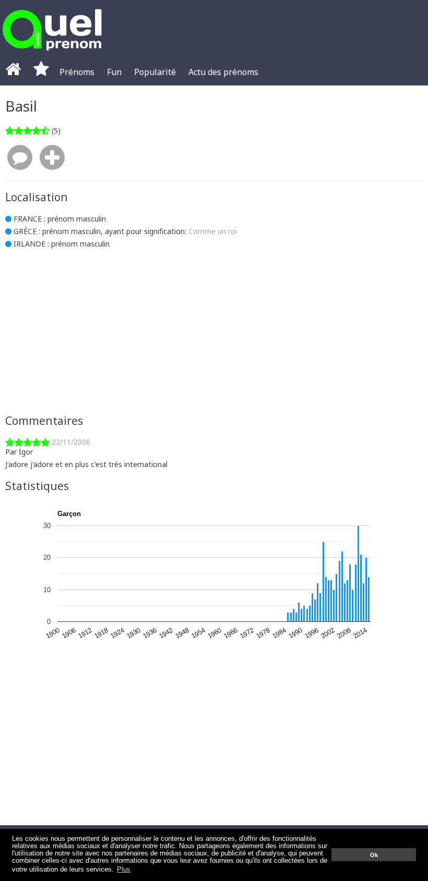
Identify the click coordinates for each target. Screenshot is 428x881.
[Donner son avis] (19, 158)
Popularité (155, 72)
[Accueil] (13, 72)
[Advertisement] (214, 332)
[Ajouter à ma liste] (52, 158)
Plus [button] (123, 869)
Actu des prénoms (223, 72)
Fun (114, 72)
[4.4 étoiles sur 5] (27, 131)
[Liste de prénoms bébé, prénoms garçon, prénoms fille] (52, 53)
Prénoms (77, 72)
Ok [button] (374, 855)
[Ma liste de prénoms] (41, 72)
